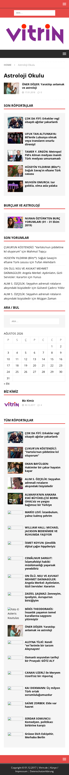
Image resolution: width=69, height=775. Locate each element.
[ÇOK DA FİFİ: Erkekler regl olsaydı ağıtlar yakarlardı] (15, 122)
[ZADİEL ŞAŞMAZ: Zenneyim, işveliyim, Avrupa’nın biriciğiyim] (15, 597)
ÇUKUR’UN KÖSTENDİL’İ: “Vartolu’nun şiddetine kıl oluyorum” (42, 452)
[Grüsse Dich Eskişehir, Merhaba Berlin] (15, 738)
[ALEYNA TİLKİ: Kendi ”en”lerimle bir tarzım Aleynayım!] (15, 646)
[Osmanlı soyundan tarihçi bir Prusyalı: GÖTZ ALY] (15, 661)
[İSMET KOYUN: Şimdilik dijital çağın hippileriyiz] (15, 547)
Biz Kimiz (11, 391)
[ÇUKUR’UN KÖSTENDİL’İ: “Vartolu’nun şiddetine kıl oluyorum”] (15, 452)
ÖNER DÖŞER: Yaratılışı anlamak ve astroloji (43, 86)
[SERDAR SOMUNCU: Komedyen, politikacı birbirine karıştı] (15, 722)
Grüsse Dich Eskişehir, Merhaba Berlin (39, 735)
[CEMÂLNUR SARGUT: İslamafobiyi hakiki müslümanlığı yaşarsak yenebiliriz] (15, 562)
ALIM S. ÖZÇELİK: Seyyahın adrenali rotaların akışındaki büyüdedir (42, 482)
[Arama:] (34, 12)
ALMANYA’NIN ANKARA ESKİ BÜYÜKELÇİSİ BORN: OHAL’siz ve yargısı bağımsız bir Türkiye (41, 500)
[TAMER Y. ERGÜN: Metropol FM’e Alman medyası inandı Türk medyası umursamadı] (15, 155)
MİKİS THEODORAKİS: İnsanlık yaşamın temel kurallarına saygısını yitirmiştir (40, 614)
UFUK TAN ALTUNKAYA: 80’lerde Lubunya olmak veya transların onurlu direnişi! (41, 139)
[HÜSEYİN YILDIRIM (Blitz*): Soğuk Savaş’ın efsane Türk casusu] (15, 171)
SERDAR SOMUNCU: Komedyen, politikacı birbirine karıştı (39, 722)
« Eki (7, 383)
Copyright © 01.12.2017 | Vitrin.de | (30, 767)
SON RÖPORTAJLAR (18, 105)
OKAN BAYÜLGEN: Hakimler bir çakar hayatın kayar (42, 467)
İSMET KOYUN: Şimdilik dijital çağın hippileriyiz (40, 544)
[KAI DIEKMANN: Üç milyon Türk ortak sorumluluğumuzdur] (15, 692)
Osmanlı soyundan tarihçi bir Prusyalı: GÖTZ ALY (42, 659)
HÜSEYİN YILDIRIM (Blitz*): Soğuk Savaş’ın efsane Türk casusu (43, 170)
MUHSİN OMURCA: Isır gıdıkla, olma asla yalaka (41, 183)
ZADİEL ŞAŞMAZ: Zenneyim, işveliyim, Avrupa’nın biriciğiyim (43, 597)
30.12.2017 (30, 405)
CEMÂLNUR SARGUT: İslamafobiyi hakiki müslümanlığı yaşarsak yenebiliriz (40, 563)
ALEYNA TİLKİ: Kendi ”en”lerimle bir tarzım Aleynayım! (39, 645)
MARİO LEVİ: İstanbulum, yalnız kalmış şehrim (41, 513)
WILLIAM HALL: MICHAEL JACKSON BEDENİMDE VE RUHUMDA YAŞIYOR (42, 531)
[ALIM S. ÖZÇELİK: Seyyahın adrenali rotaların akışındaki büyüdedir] (15, 483)
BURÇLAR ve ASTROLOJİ (22, 205)
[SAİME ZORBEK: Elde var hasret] (15, 707)
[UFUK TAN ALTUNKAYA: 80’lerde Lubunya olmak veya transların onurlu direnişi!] (15, 138)
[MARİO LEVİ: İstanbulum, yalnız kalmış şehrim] (15, 516)
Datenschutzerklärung (42, 771)
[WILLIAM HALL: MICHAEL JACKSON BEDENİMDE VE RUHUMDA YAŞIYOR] (15, 531)
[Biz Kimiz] (11, 404)
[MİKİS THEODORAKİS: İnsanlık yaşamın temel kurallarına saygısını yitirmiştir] (15, 613)
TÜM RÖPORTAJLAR (18, 420)
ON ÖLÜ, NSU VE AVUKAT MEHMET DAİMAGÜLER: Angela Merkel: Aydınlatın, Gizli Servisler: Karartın (33, 273)
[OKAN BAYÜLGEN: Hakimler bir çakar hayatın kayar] (15, 468)
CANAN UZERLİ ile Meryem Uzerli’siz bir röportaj (42, 674)
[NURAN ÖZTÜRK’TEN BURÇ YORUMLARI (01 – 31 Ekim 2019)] (15, 222)
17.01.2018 (30, 92)
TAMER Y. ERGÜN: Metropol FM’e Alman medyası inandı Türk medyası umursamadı (43, 155)
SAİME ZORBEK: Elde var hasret (41, 704)
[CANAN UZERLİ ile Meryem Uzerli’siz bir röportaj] (15, 676)
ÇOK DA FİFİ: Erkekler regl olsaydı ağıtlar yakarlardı (42, 120)
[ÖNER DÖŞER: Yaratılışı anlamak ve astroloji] (15, 631)
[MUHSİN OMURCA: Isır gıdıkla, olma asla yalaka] (15, 186)
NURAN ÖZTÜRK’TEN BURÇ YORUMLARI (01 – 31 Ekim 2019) (42, 222)
